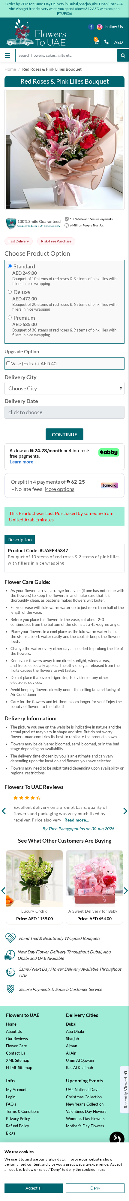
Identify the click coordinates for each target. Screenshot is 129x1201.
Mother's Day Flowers (85, 1125)
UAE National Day (82, 1089)
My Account (16, 1089)
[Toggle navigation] (7, 55)
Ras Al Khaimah (79, 1067)
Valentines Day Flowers (86, 1111)
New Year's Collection (85, 1104)
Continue (64, 434)
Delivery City (20, 377)
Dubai (71, 1024)
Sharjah (72, 1038)
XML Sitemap (17, 1060)
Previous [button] (3, 887)
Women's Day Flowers (85, 1118)
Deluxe (22, 292)
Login (10, 1096)
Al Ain (71, 1053)
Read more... (76, 819)
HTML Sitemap (19, 1067)
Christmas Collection (84, 1096)
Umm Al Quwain (80, 1060)
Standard (24, 266)
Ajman (71, 1045)
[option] (34, 887)
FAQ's (11, 1104)
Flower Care (16, 1045)
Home (10, 69)
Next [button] (126, 887)
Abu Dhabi (75, 1031)
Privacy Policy (18, 1118)
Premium (24, 318)
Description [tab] (20, 539)
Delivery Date (21, 401)
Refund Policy (17, 1125)
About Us (14, 1031)
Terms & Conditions (23, 1111)
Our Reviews (17, 1038)
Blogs (10, 1133)
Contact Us (15, 1053)
